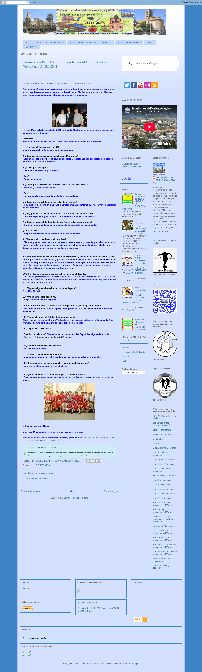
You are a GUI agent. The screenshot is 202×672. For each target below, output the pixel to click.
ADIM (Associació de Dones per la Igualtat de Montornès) (164, 519)
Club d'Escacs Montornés (164, 480)
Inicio (72, 491)
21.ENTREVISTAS (41, 465)
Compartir (26, 588)
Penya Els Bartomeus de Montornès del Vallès (164, 545)
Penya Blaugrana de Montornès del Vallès (162, 510)
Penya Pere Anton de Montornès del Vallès (162, 538)
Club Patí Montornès (162, 498)
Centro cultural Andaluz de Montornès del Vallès (165, 552)
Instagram (60, 456)
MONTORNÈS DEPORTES (129, 42)
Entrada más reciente (30, 491)
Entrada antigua (111, 491)
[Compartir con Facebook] (96, 461)
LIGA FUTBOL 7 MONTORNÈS (50, 42)
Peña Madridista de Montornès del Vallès (162, 503)
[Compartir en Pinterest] (99, 461)
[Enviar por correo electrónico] (87, 461)
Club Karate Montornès (163, 459)
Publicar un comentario (37, 479)
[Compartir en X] (93, 461)
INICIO (28, 42)
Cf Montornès (159, 443)
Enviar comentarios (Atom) (76, 498)
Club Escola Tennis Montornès (161, 469)
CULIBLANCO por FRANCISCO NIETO (54, 461)
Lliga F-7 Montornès (162, 430)
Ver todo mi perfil (160, 231)
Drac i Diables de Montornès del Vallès (162, 531)
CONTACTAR (31, 47)
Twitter (69, 456)
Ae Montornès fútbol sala (164, 475)
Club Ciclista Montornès (164, 464)
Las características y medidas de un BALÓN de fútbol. (140, 227)
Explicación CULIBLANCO (134, 352)
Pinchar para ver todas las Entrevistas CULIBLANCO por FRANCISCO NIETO (58, 83)
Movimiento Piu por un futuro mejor (163, 559)
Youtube (89, 456)
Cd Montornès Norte (162, 484)
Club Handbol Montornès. (164, 493)
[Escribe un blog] (90, 461)
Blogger (134, 664)
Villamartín (158, 439)
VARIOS (149, 42)
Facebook (78, 456)
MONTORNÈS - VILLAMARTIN (82, 42)
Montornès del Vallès (162, 434)
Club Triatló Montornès (163, 489)
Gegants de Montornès (163, 526)
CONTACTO (127, 356)
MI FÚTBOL (107, 42)
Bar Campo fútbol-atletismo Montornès (162, 424)
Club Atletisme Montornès (164, 448)
